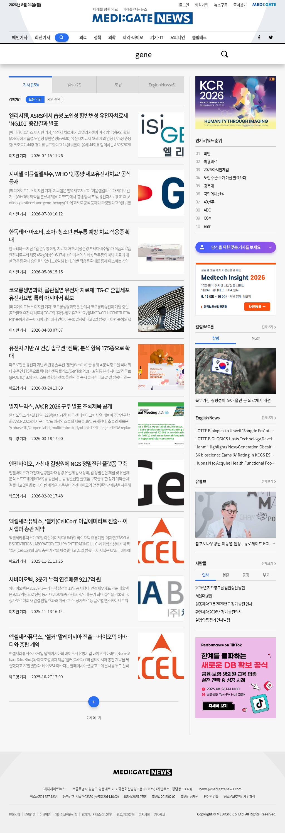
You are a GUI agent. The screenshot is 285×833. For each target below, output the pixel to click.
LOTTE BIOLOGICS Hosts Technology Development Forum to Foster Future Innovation (235, 438)
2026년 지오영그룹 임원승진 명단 (220, 587)
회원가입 (201, 5)
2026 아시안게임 (216, 169)
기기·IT (156, 37)
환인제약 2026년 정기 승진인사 (218, 612)
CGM (207, 218)
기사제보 (159, 814)
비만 (207, 153)
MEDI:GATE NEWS (142, 15)
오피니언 (177, 37)
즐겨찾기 (240, 5)
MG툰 (256, 338)
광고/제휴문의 (125, 814)
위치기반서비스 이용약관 (96, 814)
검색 (225, 54)
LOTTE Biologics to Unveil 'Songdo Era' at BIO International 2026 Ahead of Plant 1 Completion (235, 430)
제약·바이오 (133, 37)
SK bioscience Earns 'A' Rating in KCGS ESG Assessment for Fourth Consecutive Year (235, 455)
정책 (97, 37)
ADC (207, 210)
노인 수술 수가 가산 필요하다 (225, 177)
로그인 (184, 5)
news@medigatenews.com (220, 788)
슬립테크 (199, 37)
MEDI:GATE (264, 4)
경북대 (209, 185)
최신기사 (42, 37)
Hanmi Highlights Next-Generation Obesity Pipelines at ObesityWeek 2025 (235, 447)
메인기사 (20, 37)
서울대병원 (203, 595)
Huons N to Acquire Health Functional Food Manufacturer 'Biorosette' (235, 463)
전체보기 (267, 326)
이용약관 (45, 814)
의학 (112, 37)
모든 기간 (35, 99)
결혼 (225, 574)
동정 (245, 574)
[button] (31, 84)
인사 (205, 574)
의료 (83, 37)
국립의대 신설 (214, 193)
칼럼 (215, 338)
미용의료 (210, 161)
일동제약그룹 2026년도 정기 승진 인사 (223, 603)
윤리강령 (29, 814)
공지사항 (144, 814)
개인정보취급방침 (66, 814)
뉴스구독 (220, 5)
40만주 (209, 202)
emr (207, 226)
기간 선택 (53, 99)
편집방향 (14, 814)
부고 (266, 574)
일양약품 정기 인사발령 (212, 620)
